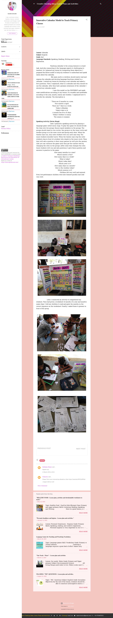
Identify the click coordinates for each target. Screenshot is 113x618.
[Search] (101, 4)
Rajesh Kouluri (12, 14)
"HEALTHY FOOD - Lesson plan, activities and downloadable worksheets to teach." (59, 499)
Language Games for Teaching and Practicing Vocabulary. (53, 537)
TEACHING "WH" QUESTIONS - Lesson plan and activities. (54, 574)
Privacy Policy (6, 129)
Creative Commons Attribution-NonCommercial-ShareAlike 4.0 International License (10, 157)
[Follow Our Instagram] (57, 615)
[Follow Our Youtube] (54, 615)
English (42, 460)
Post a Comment (42, 486)
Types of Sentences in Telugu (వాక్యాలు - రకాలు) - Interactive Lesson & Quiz (13, 84)
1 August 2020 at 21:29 (48, 482)
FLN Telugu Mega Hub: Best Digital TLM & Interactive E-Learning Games (13, 106)
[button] (86, 20)
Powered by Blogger (68, 603)
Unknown (45, 477)
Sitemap (64, 615)
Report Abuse (5, 56)
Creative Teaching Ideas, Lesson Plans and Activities (57, 3)
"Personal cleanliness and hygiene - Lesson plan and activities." (55, 518)
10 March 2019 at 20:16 (48, 472)
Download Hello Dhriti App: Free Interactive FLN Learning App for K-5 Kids (13, 74)
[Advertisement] (102, 31)
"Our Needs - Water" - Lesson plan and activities (51, 555)
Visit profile (12, 33)
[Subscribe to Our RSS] (60, 615)
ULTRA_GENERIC (71, 606)
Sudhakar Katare (47, 467)
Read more (83, 513)
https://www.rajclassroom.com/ (9, 162)
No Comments (5, 79)
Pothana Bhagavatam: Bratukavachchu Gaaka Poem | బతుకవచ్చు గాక (13, 116)
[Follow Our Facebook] (52, 615)
